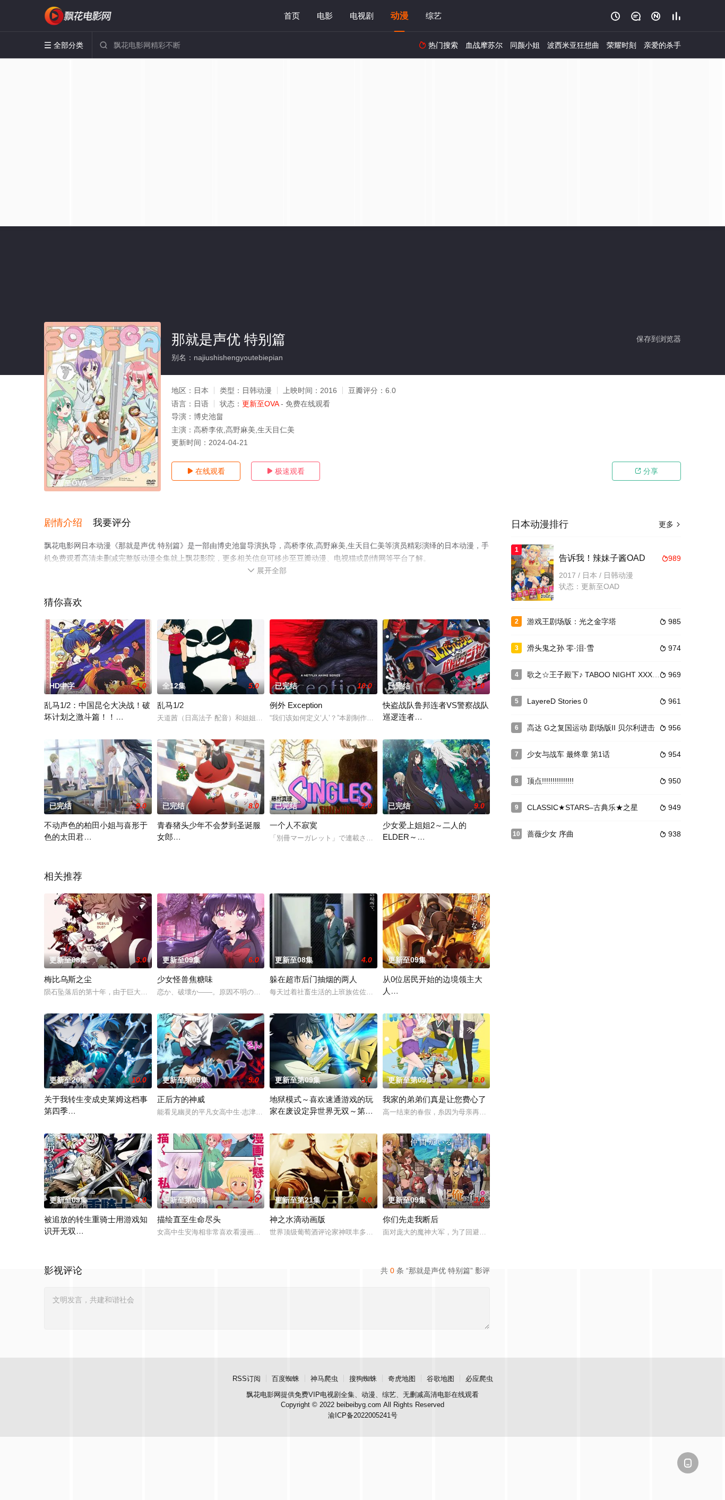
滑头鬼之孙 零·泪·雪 (560, 648)
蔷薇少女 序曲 (550, 834)
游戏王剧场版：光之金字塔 (571, 621)
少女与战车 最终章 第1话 (568, 754)
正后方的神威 (181, 1099)
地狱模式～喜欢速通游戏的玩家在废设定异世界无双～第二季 (321, 1111)
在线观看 (206, 471)
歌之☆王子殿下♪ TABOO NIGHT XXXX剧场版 (603, 674)
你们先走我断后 (410, 1219)
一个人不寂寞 (293, 825)
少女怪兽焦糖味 (185, 979)
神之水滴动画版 (297, 1219)
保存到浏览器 (658, 339)
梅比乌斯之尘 (68, 979)
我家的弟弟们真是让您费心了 (434, 1099)
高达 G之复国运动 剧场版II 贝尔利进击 (591, 727)
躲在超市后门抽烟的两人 (313, 979)
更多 (670, 524)
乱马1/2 (170, 705)
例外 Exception (296, 705)
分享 (646, 471)
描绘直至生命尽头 (189, 1219)
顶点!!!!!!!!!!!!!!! (550, 781)
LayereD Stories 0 (557, 701)
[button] (68, 523)
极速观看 (285, 471)
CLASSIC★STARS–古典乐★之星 (582, 807)
